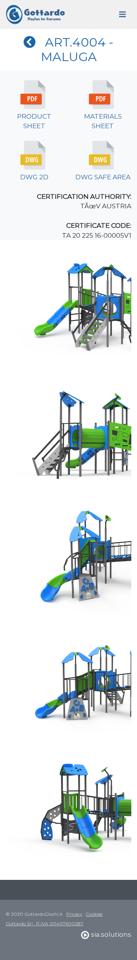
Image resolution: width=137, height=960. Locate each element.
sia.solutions (110, 934)
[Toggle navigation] (122, 14)
